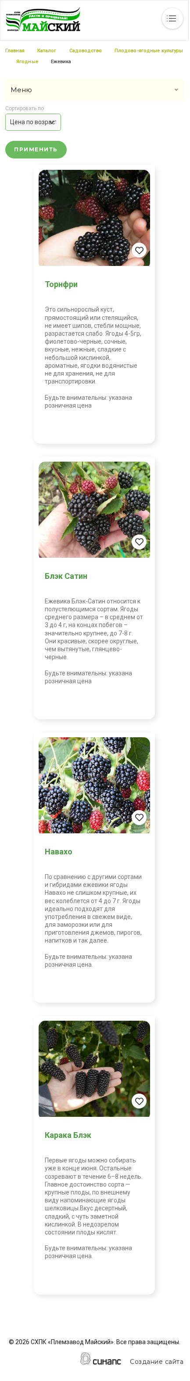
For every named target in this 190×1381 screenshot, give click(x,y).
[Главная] (43, 18)
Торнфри (61, 284)
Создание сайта (156, 1362)
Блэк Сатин (66, 576)
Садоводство (85, 51)
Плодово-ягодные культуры (149, 51)
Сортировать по (24, 108)
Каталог (47, 51)
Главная (15, 51)
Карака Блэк (68, 1135)
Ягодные (27, 62)
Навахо (58, 851)
